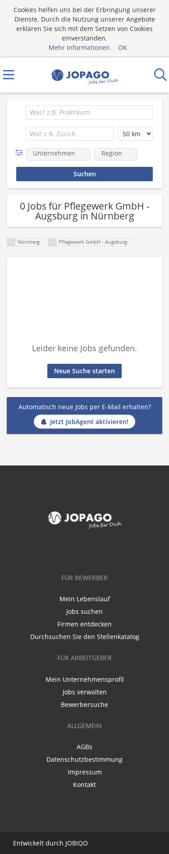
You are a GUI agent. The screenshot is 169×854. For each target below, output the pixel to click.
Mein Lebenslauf (84, 599)
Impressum (85, 772)
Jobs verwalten (85, 692)
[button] (21, 152)
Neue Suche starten (84, 371)
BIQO (80, 843)
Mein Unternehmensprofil (85, 679)
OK (122, 47)
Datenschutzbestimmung (84, 759)
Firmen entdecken (84, 624)
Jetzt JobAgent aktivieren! (89, 421)
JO (68, 843)
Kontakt (84, 784)
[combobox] (89, 112)
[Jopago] (84, 75)
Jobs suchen (84, 611)
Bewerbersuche (84, 704)
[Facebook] (85, 550)
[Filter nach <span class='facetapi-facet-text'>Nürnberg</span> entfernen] (11, 242)
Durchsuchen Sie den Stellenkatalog (84, 636)
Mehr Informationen (79, 47)
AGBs (84, 746)
